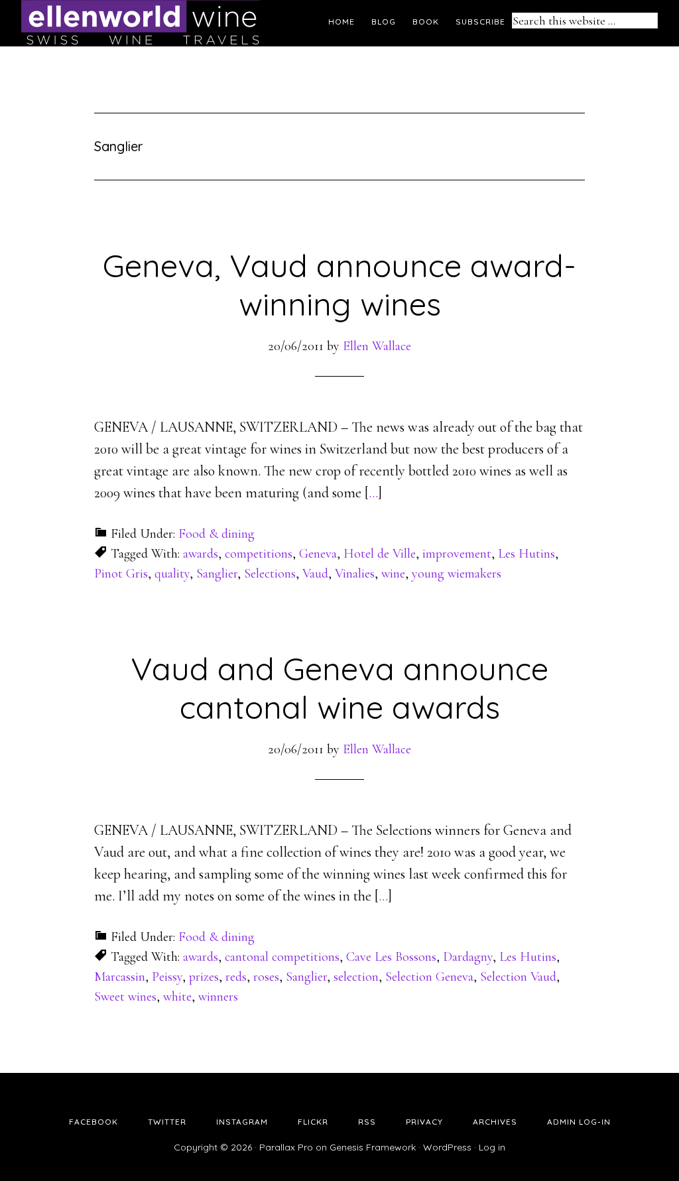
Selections (270, 574)
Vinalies (355, 574)
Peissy (167, 977)
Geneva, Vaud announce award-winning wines (339, 284)
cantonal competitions (282, 957)
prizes (204, 977)
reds (236, 977)
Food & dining (216, 534)
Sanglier (216, 574)
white (177, 997)
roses (266, 977)
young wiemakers (456, 574)
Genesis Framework (373, 1147)
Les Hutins (526, 554)
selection (356, 977)
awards (200, 554)
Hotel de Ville (379, 554)
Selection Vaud (518, 977)
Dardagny (468, 957)
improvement (456, 554)
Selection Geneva (429, 977)
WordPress (447, 1147)
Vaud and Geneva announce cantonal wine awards (339, 688)
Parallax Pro (286, 1147)
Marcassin (119, 977)
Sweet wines (125, 997)
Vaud (315, 574)
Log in (492, 1147)
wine (393, 574)
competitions (258, 554)
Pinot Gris (121, 574)
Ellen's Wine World (140, 23)
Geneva (318, 554)
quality (172, 574)
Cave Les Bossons (391, 957)
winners (218, 997)
